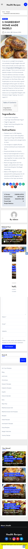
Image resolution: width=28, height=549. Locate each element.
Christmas (5, 380)
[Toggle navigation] (2, 4)
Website (4, 331)
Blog (5, 232)
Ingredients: (7, 108)
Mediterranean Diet (9, 235)
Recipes (5, 19)
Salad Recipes (6, 419)
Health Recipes (13, 5)
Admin (8, 32)
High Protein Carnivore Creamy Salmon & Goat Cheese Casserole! (14, 257)
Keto (22, 250)
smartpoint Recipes (7, 423)
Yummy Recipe (8, 237)
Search (4, 355)
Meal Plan (4, 404)
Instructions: (8, 109)
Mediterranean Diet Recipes (10, 411)
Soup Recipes (5, 427)
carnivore (11, 250)
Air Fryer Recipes (6, 368)
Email (4, 324)
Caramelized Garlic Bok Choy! (13, 239)
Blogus (25, 544)
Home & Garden (6, 396)
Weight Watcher (6, 431)
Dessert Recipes (6, 384)
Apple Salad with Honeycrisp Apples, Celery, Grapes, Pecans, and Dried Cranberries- (14, 512)
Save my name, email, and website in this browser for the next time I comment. (13, 341)
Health (10, 232)
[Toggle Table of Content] (14, 105)
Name (4, 317)
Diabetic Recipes (6, 388)
